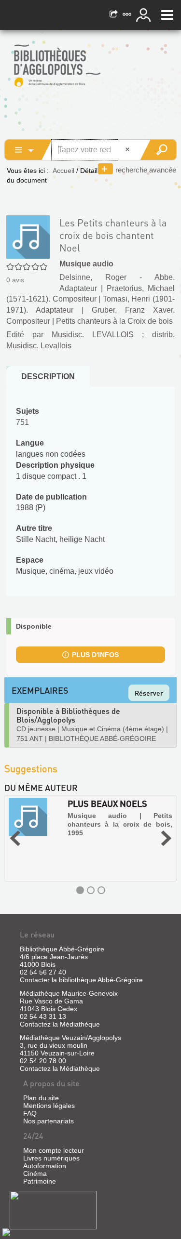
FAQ (30, 1113)
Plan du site (41, 1098)
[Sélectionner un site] (128, 15)
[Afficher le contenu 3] (101, 890)
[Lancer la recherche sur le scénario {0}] (158, 150)
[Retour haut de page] (6, 1232)
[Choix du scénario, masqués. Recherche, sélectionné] (28, 150)
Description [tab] (48, 376)
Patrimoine (39, 1181)
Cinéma (35, 1173)
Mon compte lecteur (53, 1150)
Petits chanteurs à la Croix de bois (114, 321)
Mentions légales (49, 1105)
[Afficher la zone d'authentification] (145, 15)
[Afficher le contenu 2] (91, 890)
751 (22, 422)
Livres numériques (51, 1158)
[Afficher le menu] (167, 15)
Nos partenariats (48, 1121)
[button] (15, 838)
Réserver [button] (149, 692)
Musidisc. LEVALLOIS (93, 334)
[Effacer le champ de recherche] (128, 150)
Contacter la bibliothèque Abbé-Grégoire (81, 980)
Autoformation (44, 1166)
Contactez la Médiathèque (60, 1024)
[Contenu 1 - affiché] (80, 890)
